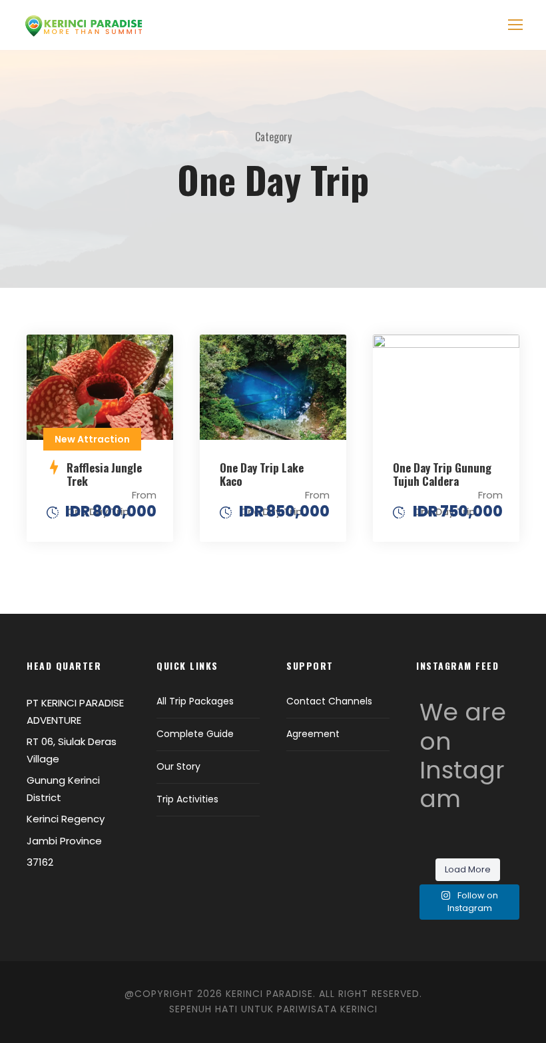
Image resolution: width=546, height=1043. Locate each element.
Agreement (313, 733)
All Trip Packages (195, 701)
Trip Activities (187, 799)
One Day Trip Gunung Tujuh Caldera (442, 474)
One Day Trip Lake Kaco (262, 474)
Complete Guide (195, 733)
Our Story (178, 766)
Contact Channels (329, 701)
